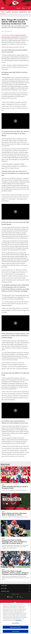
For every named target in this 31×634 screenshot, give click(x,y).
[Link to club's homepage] (3, 7)
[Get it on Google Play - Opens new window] (20, 597)
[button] (15, 121)
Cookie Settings (15, 623)
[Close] (28, 605)
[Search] (26, 8)
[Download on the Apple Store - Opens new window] (10, 597)
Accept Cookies (15, 631)
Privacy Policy (19, 620)
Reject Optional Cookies (15, 627)
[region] (15, 618)
